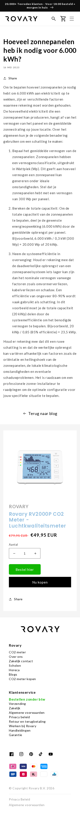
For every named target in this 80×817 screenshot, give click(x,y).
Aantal (13, 544)
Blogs (13, 674)
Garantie (15, 735)
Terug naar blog (42, 413)
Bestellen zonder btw (27, 699)
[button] (53, 19)
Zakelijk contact (21, 661)
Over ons (16, 656)
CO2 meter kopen (22, 679)
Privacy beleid (19, 717)
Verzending (17, 704)
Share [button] (12, 78)
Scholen (15, 665)
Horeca (14, 670)
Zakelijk (14, 708)
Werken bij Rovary (22, 726)
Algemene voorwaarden (27, 712)
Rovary (34, 788)
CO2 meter (17, 652)
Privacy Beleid (19, 799)
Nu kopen (40, 582)
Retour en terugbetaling (27, 721)
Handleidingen (20, 730)
